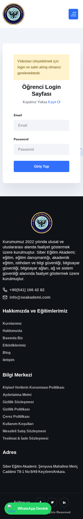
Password (21, 139)
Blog (7, 352)
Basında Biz (13, 338)
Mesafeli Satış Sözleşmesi (24, 431)
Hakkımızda (12, 331)
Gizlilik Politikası (16, 409)
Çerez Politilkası (16, 416)
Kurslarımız (12, 323)
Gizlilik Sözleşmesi (18, 402)
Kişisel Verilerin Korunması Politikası (33, 387)
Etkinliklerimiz (14, 345)
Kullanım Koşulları (18, 424)
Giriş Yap (41, 166)
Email (18, 115)
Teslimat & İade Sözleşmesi (25, 438)
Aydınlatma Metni (17, 395)
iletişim (8, 360)
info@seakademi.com (30, 297)
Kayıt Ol (54, 102)
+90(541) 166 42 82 (27, 290)
